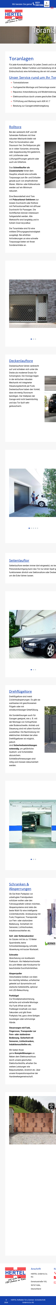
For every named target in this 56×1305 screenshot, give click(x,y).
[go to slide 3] (35, 339)
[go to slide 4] (35, 528)
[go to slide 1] (31, 339)
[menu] (52, 7)
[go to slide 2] (33, 339)
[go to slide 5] (37, 528)
